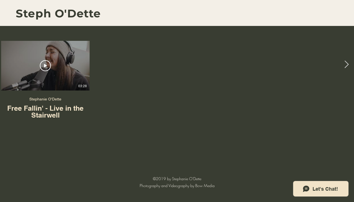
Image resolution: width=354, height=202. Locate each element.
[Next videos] (346, 64)
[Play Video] (45, 65)
